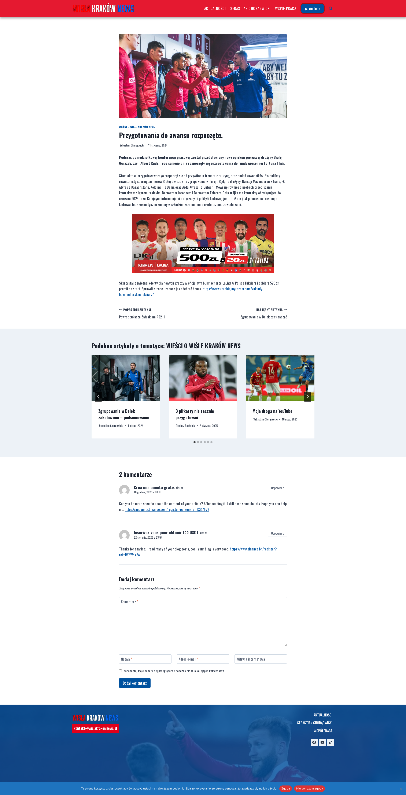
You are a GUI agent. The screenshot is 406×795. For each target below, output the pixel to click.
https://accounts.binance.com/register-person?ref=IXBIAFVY (167, 509)
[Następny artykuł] (307, 397)
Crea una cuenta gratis (154, 487)
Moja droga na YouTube (272, 411)
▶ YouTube (312, 8)
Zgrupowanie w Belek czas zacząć (263, 313)
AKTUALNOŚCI (215, 8)
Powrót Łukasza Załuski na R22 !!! (142, 313)
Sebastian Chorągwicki (132, 145)
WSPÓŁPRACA (285, 8)
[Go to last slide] (98, 397)
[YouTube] (322, 742)
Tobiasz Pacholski (185, 425)
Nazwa (126, 659)
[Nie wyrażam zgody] (401, 789)
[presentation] (126, 378)
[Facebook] (314, 742)
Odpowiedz (277, 488)
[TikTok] (330, 742)
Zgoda (285, 788)
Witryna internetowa (250, 659)
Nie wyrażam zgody (309, 788)
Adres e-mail (189, 659)
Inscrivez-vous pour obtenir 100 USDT (166, 532)
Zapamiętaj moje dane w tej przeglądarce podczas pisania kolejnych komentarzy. (174, 671)
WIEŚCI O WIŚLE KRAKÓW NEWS (137, 127)
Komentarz (129, 601)
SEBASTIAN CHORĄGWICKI (250, 8)
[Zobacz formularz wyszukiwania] (330, 8)
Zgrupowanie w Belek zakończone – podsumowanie (123, 414)
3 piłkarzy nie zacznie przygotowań (195, 414)
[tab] (194, 442)
